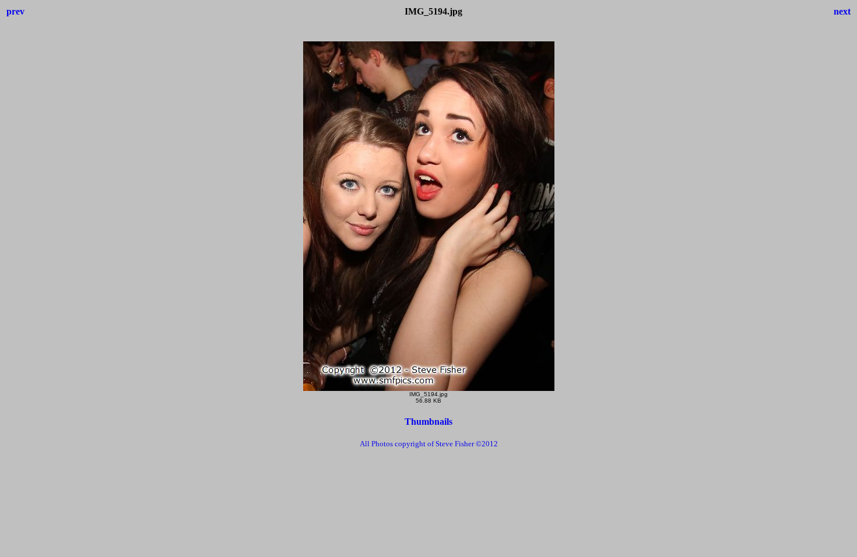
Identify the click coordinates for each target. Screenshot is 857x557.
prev (15, 11)
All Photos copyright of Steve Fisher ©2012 (429, 443)
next (842, 11)
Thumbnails (428, 421)
